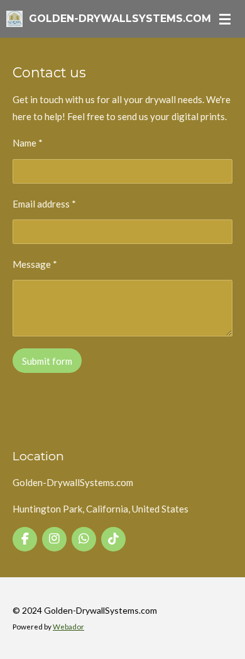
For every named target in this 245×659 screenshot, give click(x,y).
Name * (28, 142)
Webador (68, 626)
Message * (35, 264)
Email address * (44, 203)
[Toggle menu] (225, 18)
